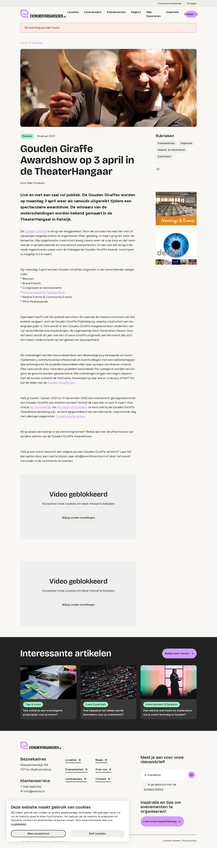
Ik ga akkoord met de (160, 787)
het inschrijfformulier (72, 407)
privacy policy (153, 789)
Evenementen (116, 12)
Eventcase (164, 156)
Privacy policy (189, 840)
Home (24, 42)
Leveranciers (93, 12)
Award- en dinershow (171, 149)
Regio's (136, 12)
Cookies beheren (172, 840)
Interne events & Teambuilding (44, 292)
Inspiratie (172, 12)
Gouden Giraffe (36, 231)
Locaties (73, 12)
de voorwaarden (41, 407)
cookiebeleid (18, 824)
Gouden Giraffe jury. (61, 382)
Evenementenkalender (170, 3)
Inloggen (192, 3)
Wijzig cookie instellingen (78, 517)
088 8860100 (32, 787)
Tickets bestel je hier (70, 416)
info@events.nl (34, 791)
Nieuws (27, 136)
